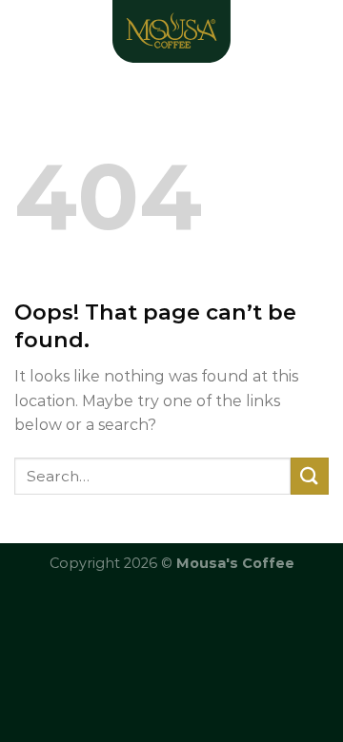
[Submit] (310, 476)
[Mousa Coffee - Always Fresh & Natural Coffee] (171, 33)
